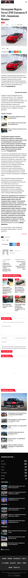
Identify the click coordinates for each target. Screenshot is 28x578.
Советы (3, 469)
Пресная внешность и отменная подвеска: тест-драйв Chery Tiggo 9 (17, 420)
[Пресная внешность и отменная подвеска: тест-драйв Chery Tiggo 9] (4, 421)
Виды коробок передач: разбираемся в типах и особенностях (16, 543)
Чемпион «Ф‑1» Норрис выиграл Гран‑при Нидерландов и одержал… (17, 492)
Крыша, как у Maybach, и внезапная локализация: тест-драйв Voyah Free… (16, 445)
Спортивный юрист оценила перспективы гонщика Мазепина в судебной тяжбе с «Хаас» (20, 265)
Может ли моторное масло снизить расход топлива (17, 129)
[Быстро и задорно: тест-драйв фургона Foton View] (4, 440)
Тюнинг (3, 22)
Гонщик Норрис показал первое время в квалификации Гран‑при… (16, 499)
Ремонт (2, 461)
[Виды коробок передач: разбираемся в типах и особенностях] (4, 544)
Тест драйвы (4, 472)
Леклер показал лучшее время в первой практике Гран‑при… (16, 537)
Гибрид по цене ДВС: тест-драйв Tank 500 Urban (17, 426)
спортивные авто (7, 237)
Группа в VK (16, 567)
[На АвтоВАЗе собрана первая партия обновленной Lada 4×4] (4, 433)
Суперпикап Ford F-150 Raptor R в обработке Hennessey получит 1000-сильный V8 (14, 407)
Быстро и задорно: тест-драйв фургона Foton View (16, 439)
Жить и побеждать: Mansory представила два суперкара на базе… (17, 123)
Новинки (3, 475)
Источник (24, 234)
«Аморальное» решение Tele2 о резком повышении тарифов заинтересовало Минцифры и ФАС (7, 266)
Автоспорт (3, 463)
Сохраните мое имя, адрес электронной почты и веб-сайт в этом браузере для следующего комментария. (13, 347)
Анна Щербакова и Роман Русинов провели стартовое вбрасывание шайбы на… (17, 413)
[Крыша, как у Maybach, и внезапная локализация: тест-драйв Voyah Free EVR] (4, 446)
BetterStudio (17, 575)
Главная (4, 558)
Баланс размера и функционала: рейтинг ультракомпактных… (16, 117)
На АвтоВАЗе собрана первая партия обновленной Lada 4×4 (16, 432)
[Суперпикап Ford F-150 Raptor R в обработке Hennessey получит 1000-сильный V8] (14, 402)
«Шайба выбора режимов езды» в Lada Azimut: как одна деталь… (16, 486)
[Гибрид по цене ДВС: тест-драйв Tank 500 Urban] (4, 427)
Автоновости (17, 558)
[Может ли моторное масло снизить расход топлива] (4, 130)
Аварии (2, 478)
